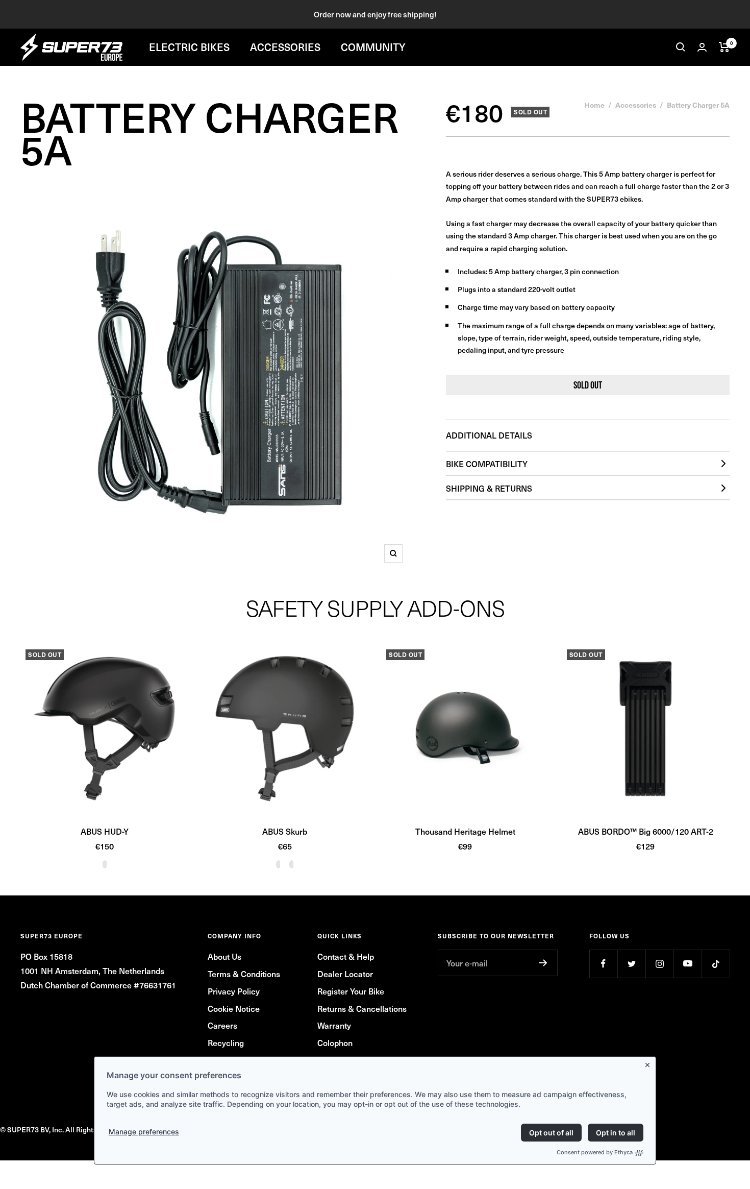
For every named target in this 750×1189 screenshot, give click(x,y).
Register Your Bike (350, 991)
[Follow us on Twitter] (631, 964)
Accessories (635, 105)
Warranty (334, 1025)
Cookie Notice (234, 1008)
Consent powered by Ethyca (595, 1152)
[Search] (680, 47)
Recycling (226, 1042)
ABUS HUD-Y (105, 831)
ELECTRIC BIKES (189, 47)
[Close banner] (649, 1063)
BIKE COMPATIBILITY (487, 463)
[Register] (543, 962)
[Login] (702, 47)
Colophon (335, 1042)
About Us (224, 956)
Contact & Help (345, 956)
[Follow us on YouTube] (687, 964)
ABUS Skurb (284, 831)
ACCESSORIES (285, 47)
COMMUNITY (373, 47)
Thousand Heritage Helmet (465, 831)
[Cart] (724, 47)
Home (594, 105)
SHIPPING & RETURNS (489, 488)
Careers (222, 1025)
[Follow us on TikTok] (716, 964)
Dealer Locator (345, 973)
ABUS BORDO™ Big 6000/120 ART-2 (645, 831)
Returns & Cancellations (362, 1008)
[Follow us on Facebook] (603, 964)
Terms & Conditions (244, 973)
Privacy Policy (234, 991)
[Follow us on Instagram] (659, 964)
